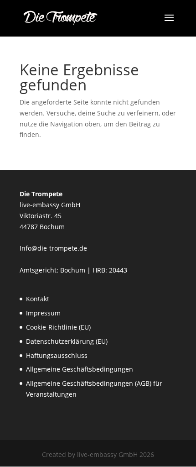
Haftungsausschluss (57, 355)
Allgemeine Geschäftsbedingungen (79, 369)
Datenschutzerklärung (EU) (67, 341)
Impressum (43, 313)
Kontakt (37, 298)
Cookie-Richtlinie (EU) (58, 327)
